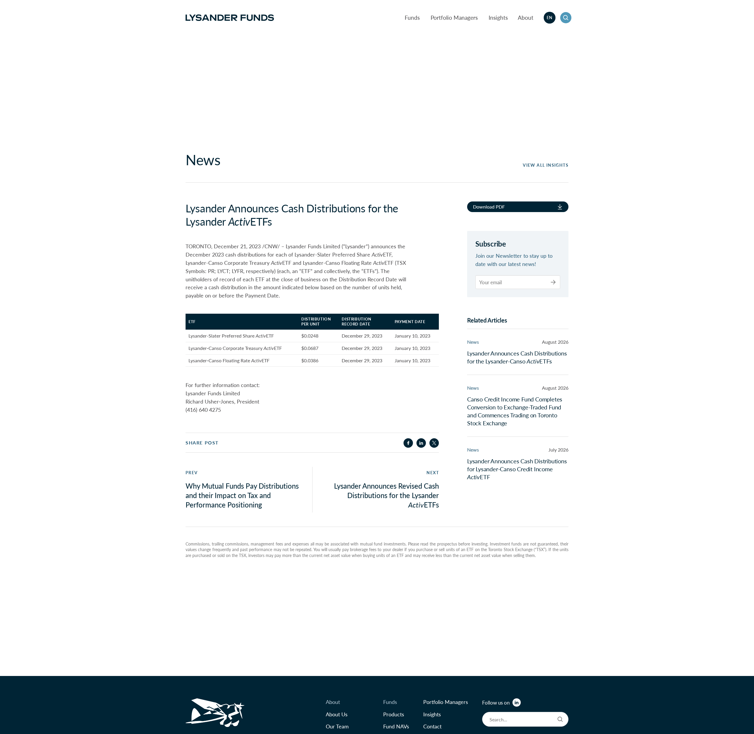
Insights (498, 18)
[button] (565, 17)
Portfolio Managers (454, 18)
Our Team (337, 726)
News (473, 341)
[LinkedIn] (516, 702)
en (550, 17)
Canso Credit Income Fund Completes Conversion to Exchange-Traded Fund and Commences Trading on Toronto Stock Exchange (514, 411)
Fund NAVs (396, 726)
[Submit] (553, 282)
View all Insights (545, 165)
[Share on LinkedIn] (421, 443)
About (525, 18)
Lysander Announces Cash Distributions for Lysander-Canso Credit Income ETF (517, 469)
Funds (412, 18)
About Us (337, 714)
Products (393, 714)
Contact (432, 726)
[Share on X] (434, 443)
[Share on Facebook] (408, 443)
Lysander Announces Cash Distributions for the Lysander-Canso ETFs (517, 357)
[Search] (560, 719)
